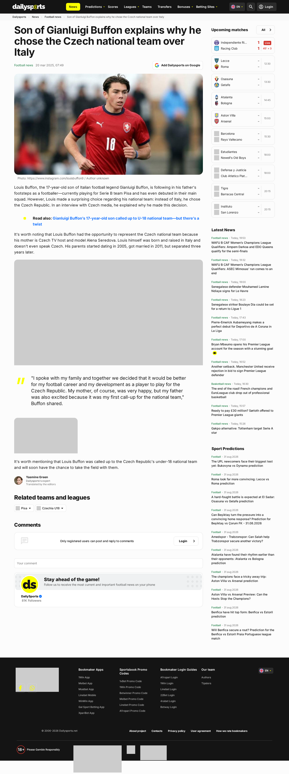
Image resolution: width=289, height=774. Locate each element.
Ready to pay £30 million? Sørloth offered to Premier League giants (242, 413)
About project (137, 730)
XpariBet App (86, 712)
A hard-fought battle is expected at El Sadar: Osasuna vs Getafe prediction (243, 499)
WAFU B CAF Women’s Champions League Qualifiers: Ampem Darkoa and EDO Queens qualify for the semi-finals (242, 247)
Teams (147, 6)
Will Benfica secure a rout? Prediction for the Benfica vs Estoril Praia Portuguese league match (242, 634)
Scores (113, 6)
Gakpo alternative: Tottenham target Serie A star (242, 430)
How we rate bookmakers (232, 730)
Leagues (130, 6)
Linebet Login (168, 689)
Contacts (156, 730)
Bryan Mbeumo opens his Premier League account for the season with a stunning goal (242, 346)
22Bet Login (167, 695)
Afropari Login (169, 677)
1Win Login (166, 683)
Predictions (93, 6)
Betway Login (168, 707)
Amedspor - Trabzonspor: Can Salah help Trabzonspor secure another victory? (240, 539)
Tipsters (206, 683)
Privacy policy (176, 730)
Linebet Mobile (87, 695)
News (73, 6)
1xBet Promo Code (131, 681)
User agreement (201, 730)
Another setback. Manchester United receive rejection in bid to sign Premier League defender (242, 371)
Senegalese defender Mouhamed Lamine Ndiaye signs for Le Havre (240, 289)
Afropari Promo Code (132, 710)
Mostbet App (86, 689)
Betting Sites (205, 6)
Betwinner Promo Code (133, 693)
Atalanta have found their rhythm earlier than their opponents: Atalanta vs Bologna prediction (242, 559)
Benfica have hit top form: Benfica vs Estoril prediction (242, 614)
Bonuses (184, 6)
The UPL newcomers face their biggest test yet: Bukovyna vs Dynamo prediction (242, 463)
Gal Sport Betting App (91, 707)
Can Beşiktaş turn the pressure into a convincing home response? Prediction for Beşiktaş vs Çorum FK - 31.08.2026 (241, 519)
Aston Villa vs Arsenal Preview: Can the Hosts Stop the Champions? (239, 596)
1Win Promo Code (130, 687)
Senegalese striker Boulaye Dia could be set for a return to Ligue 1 (242, 306)
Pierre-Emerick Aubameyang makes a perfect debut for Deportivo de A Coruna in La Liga (241, 326)
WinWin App (85, 701)
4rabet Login (168, 701)
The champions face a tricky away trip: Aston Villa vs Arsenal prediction (238, 579)
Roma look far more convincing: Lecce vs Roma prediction (240, 481)
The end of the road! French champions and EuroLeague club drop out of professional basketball (241, 393)
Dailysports (19, 16)
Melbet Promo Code (131, 699)
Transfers (165, 6)
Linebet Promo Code (132, 704)
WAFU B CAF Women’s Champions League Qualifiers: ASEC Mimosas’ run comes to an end (241, 269)
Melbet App (85, 683)
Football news (53, 16)
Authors (206, 677)
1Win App (84, 677)
